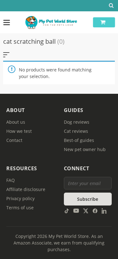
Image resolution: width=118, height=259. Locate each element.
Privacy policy (20, 198)
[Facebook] (95, 210)
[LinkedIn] (104, 210)
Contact (14, 140)
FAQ (10, 180)
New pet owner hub (85, 149)
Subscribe (87, 199)
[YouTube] (76, 210)
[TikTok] (67, 210)
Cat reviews (76, 131)
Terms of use (20, 208)
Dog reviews (76, 122)
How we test (19, 131)
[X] (85, 210)
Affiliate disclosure (25, 189)
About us (15, 122)
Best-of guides (79, 140)
